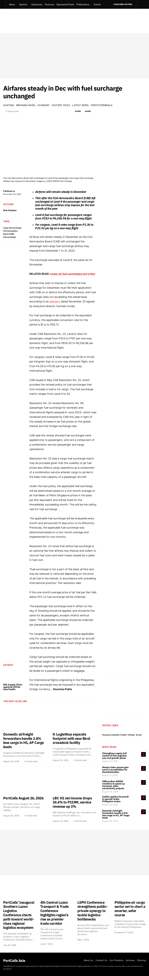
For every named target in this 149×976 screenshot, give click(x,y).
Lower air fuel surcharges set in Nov (72, 273)
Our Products (116, 960)
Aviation (8, 105)
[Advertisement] (74, 55)
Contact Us (101, 960)
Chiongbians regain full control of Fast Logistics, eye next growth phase (114, 755)
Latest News (80, 105)
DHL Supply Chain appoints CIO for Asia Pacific (12, 687)
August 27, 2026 (110, 761)
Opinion (23, 4)
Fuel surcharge (9, 237)
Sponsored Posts (65, 4)
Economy (44, 105)
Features (49, 4)
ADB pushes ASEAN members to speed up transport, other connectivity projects (113, 785)
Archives (130, 960)
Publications (83, 4)
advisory (55, 301)
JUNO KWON (52, 181)
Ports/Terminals (101, 105)
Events (97, 4)
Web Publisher (10, 210)
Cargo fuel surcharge (12, 228)
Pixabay (68, 181)
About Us (88, 960)
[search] (142, 4)
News (12, 4)
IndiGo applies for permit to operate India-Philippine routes (115, 799)
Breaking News (25, 105)
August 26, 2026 (110, 791)
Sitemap (141, 960)
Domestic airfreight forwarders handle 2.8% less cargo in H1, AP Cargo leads (116, 814)
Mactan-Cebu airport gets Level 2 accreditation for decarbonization (115, 769)
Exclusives (36, 4)
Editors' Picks (61, 105)
